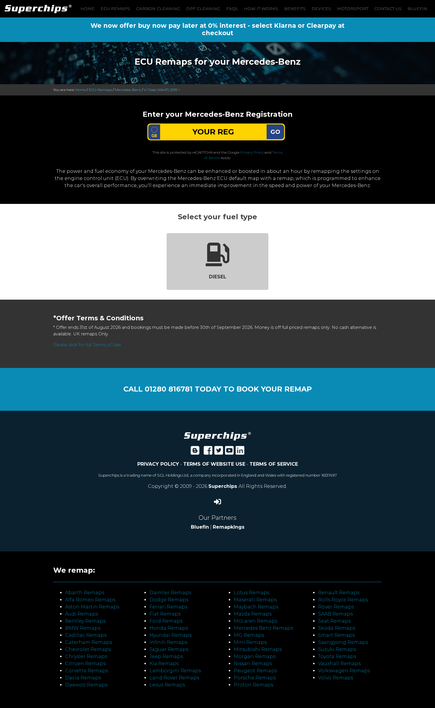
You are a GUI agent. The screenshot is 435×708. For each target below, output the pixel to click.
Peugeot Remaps (255, 670)
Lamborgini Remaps (175, 670)
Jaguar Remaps (168, 649)
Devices (321, 8)
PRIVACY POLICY (158, 464)
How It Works (261, 8)
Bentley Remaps (85, 621)
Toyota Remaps (337, 656)
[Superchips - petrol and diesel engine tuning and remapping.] (217, 436)
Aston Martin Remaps (92, 607)
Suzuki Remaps (337, 649)
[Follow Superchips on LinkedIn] (240, 452)
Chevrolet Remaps (88, 649)
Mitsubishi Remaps (258, 649)
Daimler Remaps (170, 592)
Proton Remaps (253, 685)
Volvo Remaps (335, 678)
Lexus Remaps (167, 685)
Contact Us (388, 8)
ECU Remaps (115, 8)
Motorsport (352, 8)
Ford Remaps (166, 621)
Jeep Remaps (166, 656)
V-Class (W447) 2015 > (162, 89)
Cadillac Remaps (86, 635)
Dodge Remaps (168, 600)
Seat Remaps (334, 621)
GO (275, 131)
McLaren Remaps (255, 621)
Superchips (223, 486)
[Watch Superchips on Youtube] (229, 452)
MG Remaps (249, 635)
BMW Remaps (82, 628)
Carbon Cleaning (158, 8)
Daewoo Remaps (86, 685)
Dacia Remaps (83, 678)
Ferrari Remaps (168, 607)
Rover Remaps (336, 607)
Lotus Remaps (251, 592)
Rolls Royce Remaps (343, 600)
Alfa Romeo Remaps (90, 600)
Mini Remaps (250, 642)
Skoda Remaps (336, 628)
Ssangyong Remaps (343, 642)
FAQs (232, 8)
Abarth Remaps (84, 592)
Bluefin (417, 8)
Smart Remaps (336, 635)
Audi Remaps (81, 614)
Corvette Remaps (86, 670)
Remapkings (228, 527)
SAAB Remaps (335, 614)
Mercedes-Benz (128, 89)
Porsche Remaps (255, 678)
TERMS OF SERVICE (273, 464)
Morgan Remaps (255, 656)
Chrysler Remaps (86, 656)
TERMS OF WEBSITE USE (214, 464)
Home (87, 8)
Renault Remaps (339, 592)
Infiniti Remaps (168, 642)
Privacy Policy (252, 152)
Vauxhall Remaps (339, 663)
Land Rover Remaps (174, 678)
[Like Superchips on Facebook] (208, 452)
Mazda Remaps (253, 614)
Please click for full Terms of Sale (87, 344)
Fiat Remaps (165, 614)
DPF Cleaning (203, 8)
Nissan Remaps (253, 663)
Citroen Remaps (85, 663)
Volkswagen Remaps (344, 670)
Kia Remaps (164, 663)
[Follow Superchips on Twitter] (219, 452)
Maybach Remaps (256, 607)
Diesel (217, 277)
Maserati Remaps (255, 600)
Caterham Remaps (88, 642)
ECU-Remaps (100, 89)
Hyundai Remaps (170, 635)
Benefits (295, 8)
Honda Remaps (168, 628)
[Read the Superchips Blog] (195, 452)
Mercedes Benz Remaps (263, 628)
